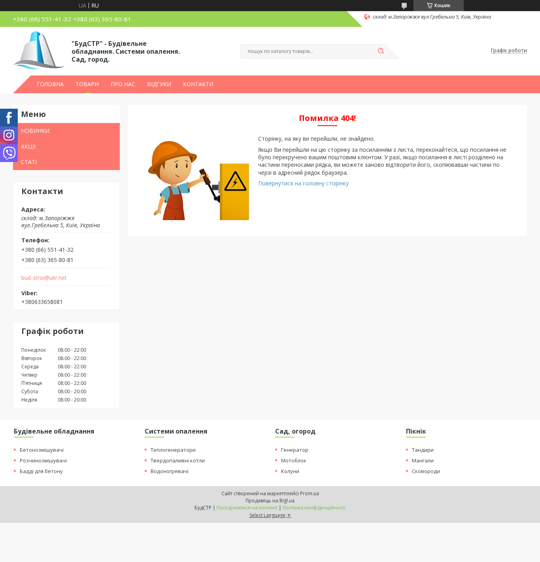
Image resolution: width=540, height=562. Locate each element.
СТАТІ (29, 162)
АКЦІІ (28, 146)
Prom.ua (309, 493)
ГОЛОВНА (50, 84)
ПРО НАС (123, 84)
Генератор (294, 449)
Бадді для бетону (41, 471)
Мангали (423, 460)
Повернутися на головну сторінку (303, 183)
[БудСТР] (38, 50)
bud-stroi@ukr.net (44, 277)
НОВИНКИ (35, 130)
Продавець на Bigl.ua (270, 500)
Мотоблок (293, 460)
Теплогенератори (173, 449)
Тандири (423, 449)
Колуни (290, 471)
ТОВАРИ (87, 84)
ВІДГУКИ (159, 84)
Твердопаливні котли (178, 460)
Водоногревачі (170, 471)
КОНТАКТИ (198, 84)
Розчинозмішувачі (43, 460)
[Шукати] (381, 51)
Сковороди (426, 471)
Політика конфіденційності (314, 507)
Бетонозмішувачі (42, 449)
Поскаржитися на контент (247, 507)
